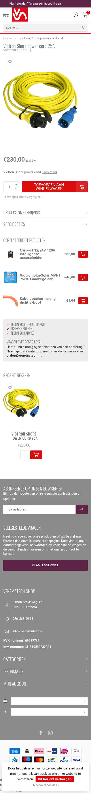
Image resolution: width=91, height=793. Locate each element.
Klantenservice (45, 565)
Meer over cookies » (46, 785)
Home (7, 38)
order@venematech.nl (24, 355)
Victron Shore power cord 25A (41, 38)
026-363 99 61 (23, 619)
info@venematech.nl (27, 631)
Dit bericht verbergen (54, 779)
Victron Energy (15, 50)
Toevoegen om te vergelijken (22, 197)
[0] (85, 14)
